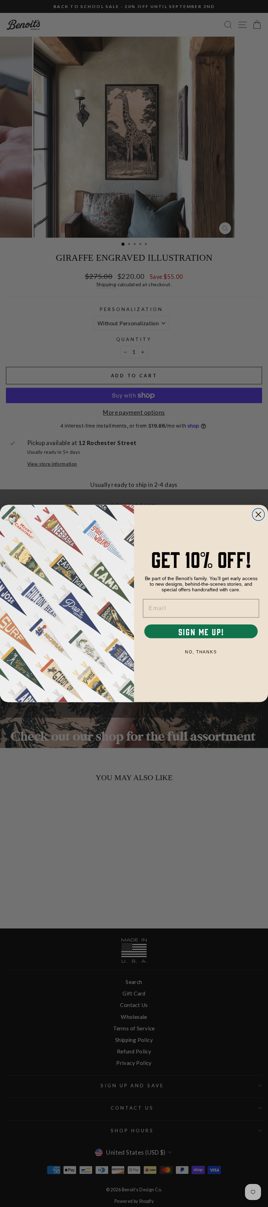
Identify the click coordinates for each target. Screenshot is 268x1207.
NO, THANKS (201, 652)
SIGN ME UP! (201, 631)
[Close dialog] (258, 514)
